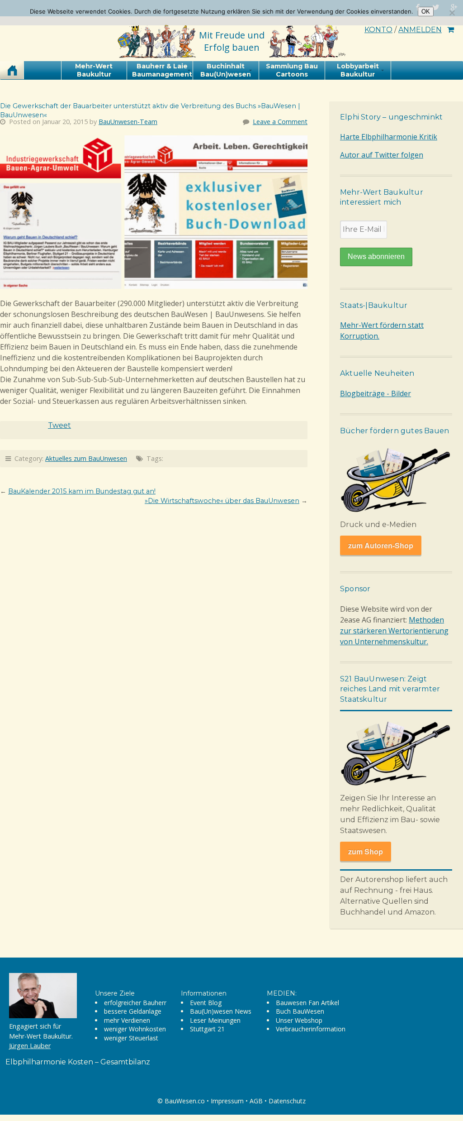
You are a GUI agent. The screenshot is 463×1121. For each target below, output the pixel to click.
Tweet (59, 425)
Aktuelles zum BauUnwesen (86, 458)
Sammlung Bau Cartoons (292, 70)
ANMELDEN (420, 29)
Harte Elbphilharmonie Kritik (388, 137)
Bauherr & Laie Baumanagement (162, 70)
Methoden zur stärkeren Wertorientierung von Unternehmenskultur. (394, 631)
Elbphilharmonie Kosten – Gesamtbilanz (77, 1062)
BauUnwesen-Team (128, 121)
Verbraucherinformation (310, 1029)
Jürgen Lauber (30, 1045)
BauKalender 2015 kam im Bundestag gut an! (82, 491)
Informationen (204, 993)
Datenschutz (287, 1101)
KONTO (378, 29)
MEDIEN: (282, 993)
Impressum (227, 1101)
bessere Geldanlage (132, 1011)
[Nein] (451, 12)
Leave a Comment (280, 121)
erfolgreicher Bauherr (135, 1002)
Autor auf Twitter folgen (381, 155)
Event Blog (206, 1002)
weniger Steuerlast (131, 1038)
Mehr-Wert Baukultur (94, 70)
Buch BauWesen (300, 1011)
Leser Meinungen (215, 1020)
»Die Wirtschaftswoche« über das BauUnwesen (222, 501)
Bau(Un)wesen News (220, 1011)
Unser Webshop (299, 1020)
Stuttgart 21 (207, 1029)
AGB (256, 1101)
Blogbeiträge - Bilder (375, 393)
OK (425, 11)
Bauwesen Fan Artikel (307, 1002)
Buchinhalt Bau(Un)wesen (225, 70)
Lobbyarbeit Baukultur (358, 70)
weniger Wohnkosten (135, 1029)
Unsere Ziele (115, 993)
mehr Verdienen (127, 1020)
